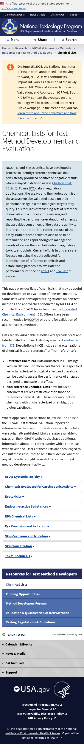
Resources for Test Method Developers (41, 574)
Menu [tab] (15, 39)
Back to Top (17, 635)
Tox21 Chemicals (17, 556)
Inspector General (40, 709)
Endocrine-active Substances (26, 506)
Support (74, 14)
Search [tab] (71, 39)
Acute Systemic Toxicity (22, 476)
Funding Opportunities (23, 594)
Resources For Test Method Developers (27, 53)
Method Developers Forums (26, 603)
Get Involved (58, 14)
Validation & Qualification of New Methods (37, 613)
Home (6, 48)
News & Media (37, 14)
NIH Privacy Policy (40, 718)
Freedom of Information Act (40, 704)
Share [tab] (42, 39)
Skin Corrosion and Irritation (26, 536)
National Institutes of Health (40, 738)
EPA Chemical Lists (19, 516)
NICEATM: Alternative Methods (51, 48)
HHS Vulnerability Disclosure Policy (40, 714)
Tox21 (45, 271)
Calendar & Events (15, 14)
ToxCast (62, 271)
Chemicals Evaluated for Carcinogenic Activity (39, 486)
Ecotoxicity (13, 496)
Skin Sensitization (18, 546)
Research (21, 48)
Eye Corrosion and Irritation (26, 526)
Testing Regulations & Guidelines (30, 622)
